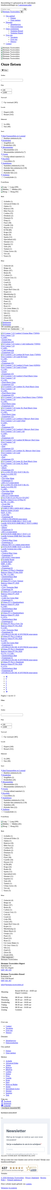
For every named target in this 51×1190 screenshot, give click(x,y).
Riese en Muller (12, 1084)
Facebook (7, 1101)
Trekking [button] (5, 175)
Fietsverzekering (16, 27)
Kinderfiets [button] (6, 140)
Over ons (13, 39)
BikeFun (9, 1070)
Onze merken (15, 20)
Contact (9, 44)
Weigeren (4, 1188)
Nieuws (13, 42)
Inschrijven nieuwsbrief (10, 1108)
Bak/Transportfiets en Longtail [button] (13, 136)
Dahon (8, 1074)
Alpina (8, 1065)
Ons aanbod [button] (10, 16)
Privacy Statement (32, 1178)
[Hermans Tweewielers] (10, 12)
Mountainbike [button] (7, 147)
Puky (8, 1082)
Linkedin (7, 1106)
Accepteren (12, 1188)
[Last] (7, 692)
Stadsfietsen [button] (7, 163)
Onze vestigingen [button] (12, 29)
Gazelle (8, 1078)
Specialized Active (13, 1089)
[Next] (6, 690)
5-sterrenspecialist (24, 5)
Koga (8, 1080)
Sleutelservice (15, 24)
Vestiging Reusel (16, 31)
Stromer (9, 1091)
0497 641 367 (6, 981)
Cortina (8, 1072)
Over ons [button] (9, 35)
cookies (29, 1184)
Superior (9, 1093)
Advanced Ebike (12, 1063)
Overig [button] (5, 154)
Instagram (7, 1103)
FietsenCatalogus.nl (14, 1180)
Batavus (9, 1067)
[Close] (2, 705)
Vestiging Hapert (16, 33)
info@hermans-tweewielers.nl (12, 985)
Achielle (9, 1061)
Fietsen (13, 18)
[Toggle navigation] (21, 12)
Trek (7, 1095)
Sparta (8, 1087)
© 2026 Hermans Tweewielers (12, 1178)
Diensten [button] (9, 22)
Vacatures (14, 37)
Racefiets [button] (5, 159)
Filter (5, 70)
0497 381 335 (6, 970)
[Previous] (6, 679)
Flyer (8, 1076)
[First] (7, 677)
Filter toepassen (7, 957)
